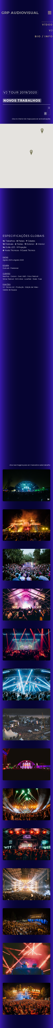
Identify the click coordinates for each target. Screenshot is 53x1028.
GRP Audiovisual (20, 13)
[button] (31, 152)
